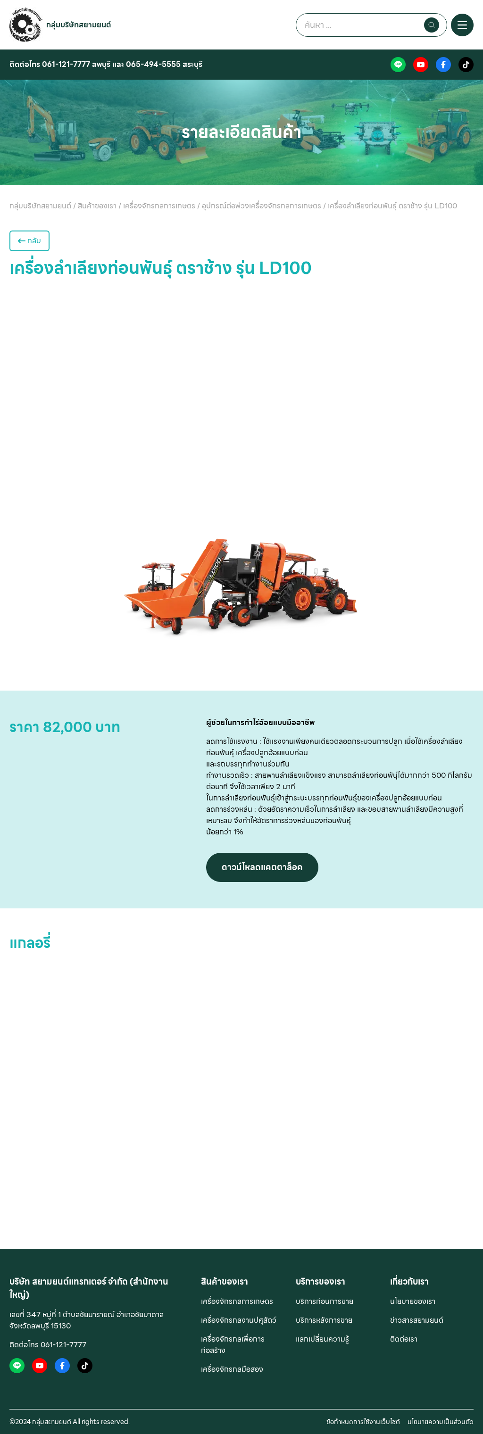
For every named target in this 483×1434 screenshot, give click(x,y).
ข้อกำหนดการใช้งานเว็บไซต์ (363, 1422)
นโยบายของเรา (412, 1301)
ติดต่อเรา (403, 1339)
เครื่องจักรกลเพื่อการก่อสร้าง (233, 1344)
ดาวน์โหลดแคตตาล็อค (262, 867)
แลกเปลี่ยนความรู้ (322, 1339)
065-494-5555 (153, 64)
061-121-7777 (66, 64)
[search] (431, 25)
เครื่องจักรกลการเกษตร (237, 1301)
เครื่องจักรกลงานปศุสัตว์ (238, 1320)
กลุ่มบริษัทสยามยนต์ (78, 25)
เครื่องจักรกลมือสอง (232, 1369)
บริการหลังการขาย (324, 1320)
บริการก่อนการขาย (324, 1301)
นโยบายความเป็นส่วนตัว (441, 1422)
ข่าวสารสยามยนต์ (416, 1320)
